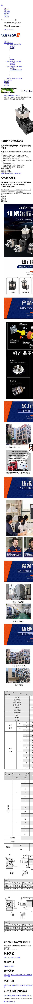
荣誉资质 (23, 995)
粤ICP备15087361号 (9, 1001)
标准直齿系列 (8, 80)
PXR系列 (12, 64)
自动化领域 (7, 975)
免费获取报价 (4, 173)
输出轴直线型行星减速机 (14, 44)
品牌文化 (29, 995)
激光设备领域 (21, 975)
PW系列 (12, 46)
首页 (12, 97)
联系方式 (6, 957)
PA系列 (12, 48)
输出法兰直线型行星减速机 (14, 66)
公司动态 (6, 16)
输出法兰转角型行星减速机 (14, 78)
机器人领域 (14, 975)
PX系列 (12, 59)
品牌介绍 (6, 10)
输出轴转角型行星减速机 (14, 61)
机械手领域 (28, 975)
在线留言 (11, 957)
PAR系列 (12, 63)
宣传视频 (18, 995)
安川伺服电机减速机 (16, 69)
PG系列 (12, 68)
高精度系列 (7, 11)
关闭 (2, 5)
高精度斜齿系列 (8, 43)
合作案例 (6, 15)
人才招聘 (17, 957)
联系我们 (11, 29)
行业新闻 (11, 966)
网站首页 (6, 8)
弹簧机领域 (7, 976)
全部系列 (6, 95)
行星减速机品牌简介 (9, 995)
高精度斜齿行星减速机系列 (11, 985)
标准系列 (6, 13)
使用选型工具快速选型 (14, 173)
